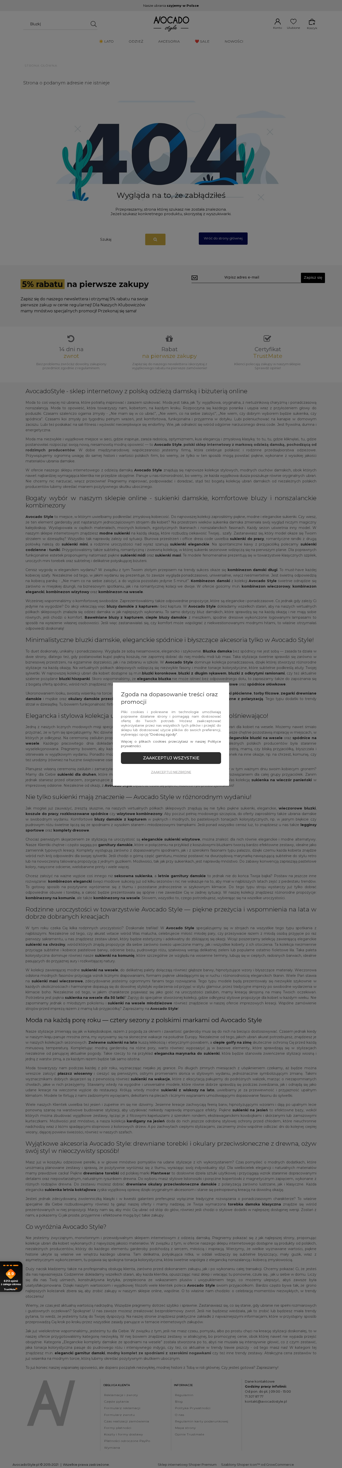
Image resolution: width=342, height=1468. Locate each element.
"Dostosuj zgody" (163, 734)
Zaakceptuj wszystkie (171, 757)
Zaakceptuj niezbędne (171, 772)
